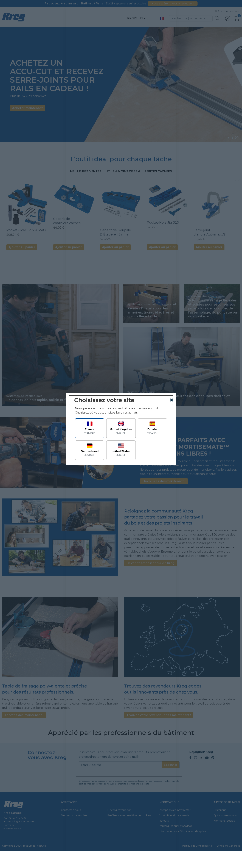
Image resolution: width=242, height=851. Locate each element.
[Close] (171, 400)
